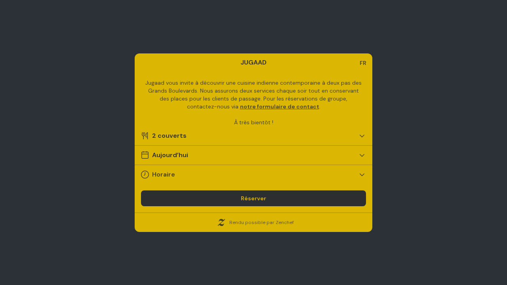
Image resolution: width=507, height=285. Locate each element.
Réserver (253, 198)
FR (363, 62)
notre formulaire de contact (279, 106)
